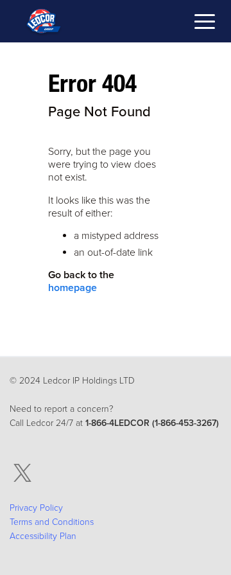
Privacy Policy (36, 507)
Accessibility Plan (43, 536)
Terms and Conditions (52, 522)
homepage (72, 287)
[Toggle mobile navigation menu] (204, 23)
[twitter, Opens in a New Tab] (22, 473)
